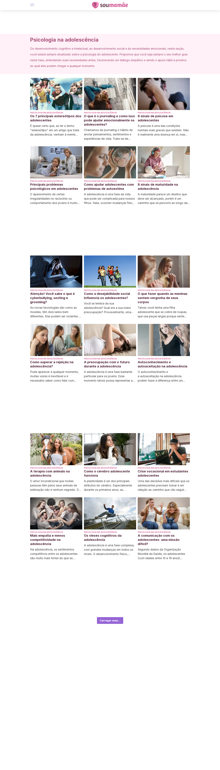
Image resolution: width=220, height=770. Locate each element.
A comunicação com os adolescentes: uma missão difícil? (159, 540)
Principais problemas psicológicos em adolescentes (54, 187)
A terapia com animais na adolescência (50, 473)
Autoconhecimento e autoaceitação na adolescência (162, 364)
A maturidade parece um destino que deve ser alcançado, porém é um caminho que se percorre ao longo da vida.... (162, 199)
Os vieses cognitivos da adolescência (103, 538)
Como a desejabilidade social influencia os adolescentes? (107, 296)
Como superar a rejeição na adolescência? (51, 364)
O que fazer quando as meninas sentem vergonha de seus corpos (162, 298)
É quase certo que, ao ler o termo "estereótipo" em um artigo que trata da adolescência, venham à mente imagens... (54, 130)
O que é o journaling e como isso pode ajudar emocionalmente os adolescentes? (109, 120)
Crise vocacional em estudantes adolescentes (163, 473)
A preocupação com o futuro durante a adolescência (107, 364)
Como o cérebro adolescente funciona (107, 473)
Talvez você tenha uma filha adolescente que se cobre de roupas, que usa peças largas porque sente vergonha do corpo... (162, 312)
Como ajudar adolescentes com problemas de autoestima (109, 187)
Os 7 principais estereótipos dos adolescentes (55, 118)
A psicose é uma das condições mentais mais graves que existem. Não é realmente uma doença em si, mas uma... (163, 130)
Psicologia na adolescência (46, 112)
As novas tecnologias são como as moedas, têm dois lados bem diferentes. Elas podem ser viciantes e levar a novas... (55, 312)
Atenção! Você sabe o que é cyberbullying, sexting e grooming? (52, 298)
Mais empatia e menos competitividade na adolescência (47, 540)
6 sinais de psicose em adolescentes (155, 118)
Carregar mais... (110, 620)
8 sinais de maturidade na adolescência (158, 187)
